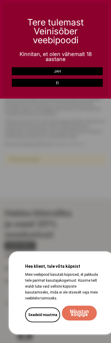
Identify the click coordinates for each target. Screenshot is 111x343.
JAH (57, 71)
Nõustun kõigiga (79, 313)
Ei (57, 83)
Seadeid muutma (42, 315)
